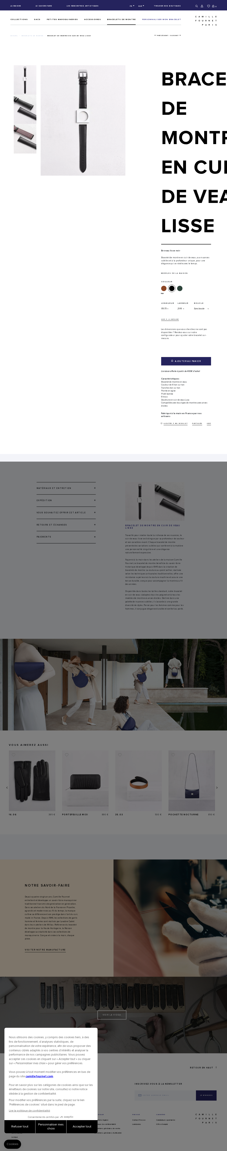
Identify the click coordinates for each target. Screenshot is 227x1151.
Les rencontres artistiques (83, 6)
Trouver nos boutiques (167, 6)
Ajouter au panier (187, 361)
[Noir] (172, 288)
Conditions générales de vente (107, 1128)
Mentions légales (101, 1120)
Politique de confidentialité (105, 1124)
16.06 (13, 815)
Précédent (162, 35)
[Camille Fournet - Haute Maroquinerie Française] (200, 20)
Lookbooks (136, 1124)
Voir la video (112, 1015)
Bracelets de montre (121, 19)
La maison (15, 6)
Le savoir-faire (44, 6)
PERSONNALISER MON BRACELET (161, 19)
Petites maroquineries (62, 19)
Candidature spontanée (165, 1120)
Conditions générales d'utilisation (108, 1133)
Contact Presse (139, 1120)
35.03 (119, 815)
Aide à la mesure (170, 319)
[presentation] (7, 788)
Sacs (37, 19)
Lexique (15, 1137)
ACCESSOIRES (92, 19)
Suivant (174, 35)
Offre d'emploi (162, 1124)
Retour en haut (201, 1068)
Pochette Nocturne (183, 815)
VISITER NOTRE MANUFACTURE (45, 950)
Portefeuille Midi (75, 815)
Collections (19, 19)
